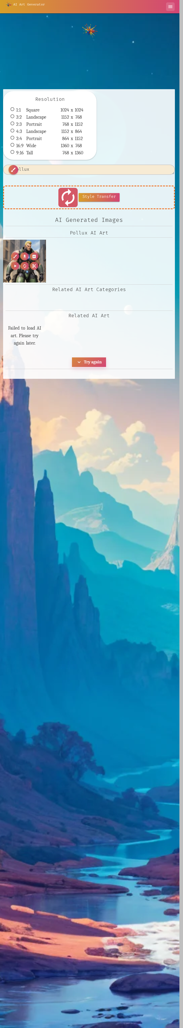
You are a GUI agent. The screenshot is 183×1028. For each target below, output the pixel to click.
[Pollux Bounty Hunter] (24, 261)
